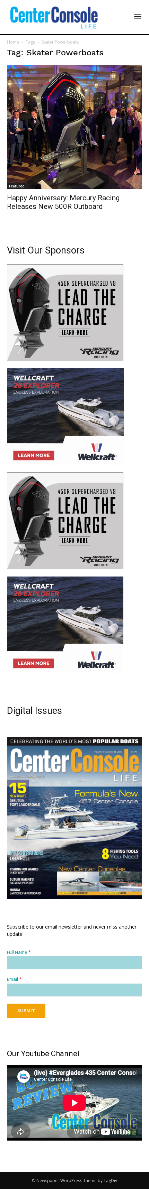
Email (14, 979)
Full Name (19, 952)
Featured (17, 186)
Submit (26, 1010)
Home (13, 42)
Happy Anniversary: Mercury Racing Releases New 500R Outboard (63, 202)
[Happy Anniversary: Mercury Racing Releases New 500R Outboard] (74, 127)
